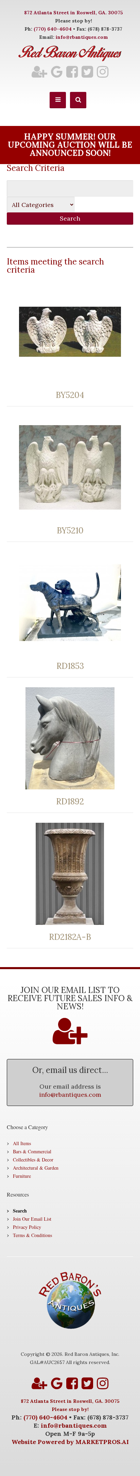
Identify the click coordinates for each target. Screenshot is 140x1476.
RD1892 (70, 802)
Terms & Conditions (32, 1235)
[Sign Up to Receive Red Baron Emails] (39, 71)
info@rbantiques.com (82, 37)
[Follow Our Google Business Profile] (57, 71)
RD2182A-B (70, 937)
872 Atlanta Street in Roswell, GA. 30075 (73, 13)
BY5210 (70, 531)
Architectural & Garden (35, 1168)
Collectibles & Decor (33, 1159)
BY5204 (70, 395)
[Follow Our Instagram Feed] (102, 71)
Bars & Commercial (32, 1151)
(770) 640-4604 (53, 29)
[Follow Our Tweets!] (87, 71)
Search (20, 1210)
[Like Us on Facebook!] (72, 71)
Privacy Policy (27, 1227)
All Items (22, 1143)
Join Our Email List (32, 1219)
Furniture (22, 1176)
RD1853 (70, 666)
